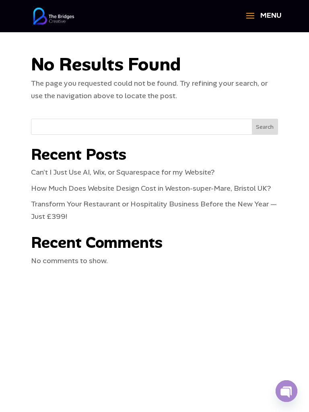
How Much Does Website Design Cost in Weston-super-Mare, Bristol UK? (151, 188)
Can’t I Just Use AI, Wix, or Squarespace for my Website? (122, 172)
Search (265, 126)
